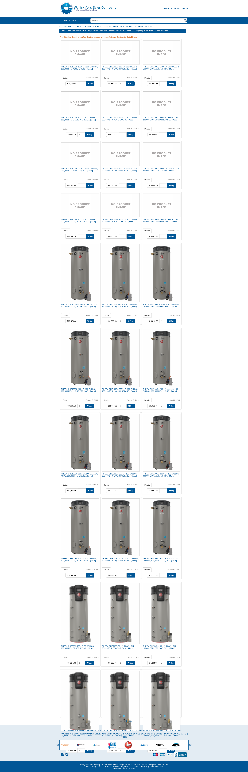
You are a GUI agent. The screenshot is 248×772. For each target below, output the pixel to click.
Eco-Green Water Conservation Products (97, 734)
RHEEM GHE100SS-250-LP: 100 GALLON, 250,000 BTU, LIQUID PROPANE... (119, 170)
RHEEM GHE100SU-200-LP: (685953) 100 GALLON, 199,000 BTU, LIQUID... (160, 390)
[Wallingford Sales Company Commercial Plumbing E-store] (88, 15)
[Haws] (101, 745)
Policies (108, 766)
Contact (176, 9)
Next (130, 721)
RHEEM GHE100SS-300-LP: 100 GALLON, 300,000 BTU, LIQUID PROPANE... (78, 221)
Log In (166, 9)
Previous (57, 745)
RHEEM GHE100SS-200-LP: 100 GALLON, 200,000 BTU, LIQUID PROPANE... (160, 119)
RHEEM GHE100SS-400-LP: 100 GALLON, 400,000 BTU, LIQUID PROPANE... (160, 221)
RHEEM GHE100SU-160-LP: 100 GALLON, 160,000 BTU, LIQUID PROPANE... (79, 390)
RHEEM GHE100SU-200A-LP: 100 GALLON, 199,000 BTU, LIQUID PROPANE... (120, 390)
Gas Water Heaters (93, 26)
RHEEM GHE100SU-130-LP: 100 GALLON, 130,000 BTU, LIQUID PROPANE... (119, 305)
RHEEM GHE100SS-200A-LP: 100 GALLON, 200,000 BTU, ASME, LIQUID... (120, 119)
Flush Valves (174, 731)
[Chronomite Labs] (69, 745)
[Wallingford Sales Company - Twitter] (66, 754)
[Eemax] (85, 745)
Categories (69, 20)
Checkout (143, 766)
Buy (91, 84)
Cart (186, 9)
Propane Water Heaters (115, 26)
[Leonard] (116, 745)
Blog (94, 766)
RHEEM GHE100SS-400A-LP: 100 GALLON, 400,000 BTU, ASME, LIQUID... (120, 221)
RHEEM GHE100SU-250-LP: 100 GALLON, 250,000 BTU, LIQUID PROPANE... (119, 475)
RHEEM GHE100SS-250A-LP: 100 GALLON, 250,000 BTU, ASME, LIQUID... (79, 170)
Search (185, 20)
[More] (90, 69)
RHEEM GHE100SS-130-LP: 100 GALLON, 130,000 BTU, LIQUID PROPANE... (119, 68)
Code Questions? (156, 766)
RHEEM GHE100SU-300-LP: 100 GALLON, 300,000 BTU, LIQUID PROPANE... (79, 560)
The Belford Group (128, 768)
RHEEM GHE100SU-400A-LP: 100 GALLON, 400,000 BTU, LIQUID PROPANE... (120, 560)
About (100, 766)
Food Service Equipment (139, 734)
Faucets (64, 734)
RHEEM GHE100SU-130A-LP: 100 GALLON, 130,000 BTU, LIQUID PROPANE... (79, 305)
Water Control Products (171, 734)
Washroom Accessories (149, 731)
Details (65, 78)
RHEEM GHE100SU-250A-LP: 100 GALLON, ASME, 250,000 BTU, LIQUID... (79, 475)
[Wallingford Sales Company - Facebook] (62, 754)
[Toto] (164, 745)
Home (63, 31)
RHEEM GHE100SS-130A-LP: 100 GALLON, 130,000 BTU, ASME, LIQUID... (79, 68)
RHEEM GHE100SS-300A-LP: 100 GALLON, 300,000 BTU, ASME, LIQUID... (161, 170)
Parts (124, 737)
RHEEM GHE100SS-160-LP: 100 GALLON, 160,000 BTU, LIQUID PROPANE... (78, 119)
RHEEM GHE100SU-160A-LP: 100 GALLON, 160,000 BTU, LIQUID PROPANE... (161, 305)
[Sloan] (148, 745)
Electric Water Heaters (71, 26)
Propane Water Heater (116, 31)
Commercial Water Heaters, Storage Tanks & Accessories (87, 31)
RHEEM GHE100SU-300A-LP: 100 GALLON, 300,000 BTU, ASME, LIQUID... (161, 475)
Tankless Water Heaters (140, 26)
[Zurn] (180, 745)
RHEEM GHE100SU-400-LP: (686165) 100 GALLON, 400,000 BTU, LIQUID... (160, 560)
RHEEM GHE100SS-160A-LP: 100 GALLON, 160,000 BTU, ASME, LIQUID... (161, 68)
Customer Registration (121, 766)
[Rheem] (132, 745)
